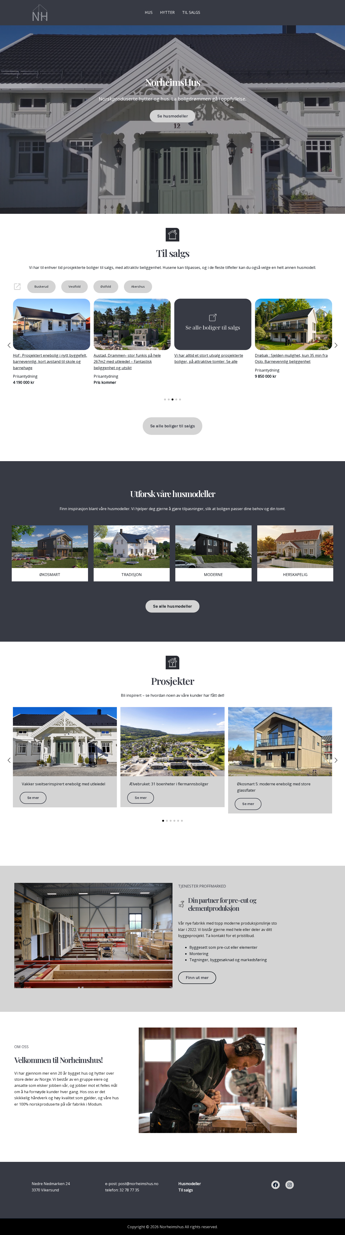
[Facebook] (275, 1185)
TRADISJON (131, 574)
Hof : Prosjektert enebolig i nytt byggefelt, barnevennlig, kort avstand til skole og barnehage (292, 361)
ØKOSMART (49, 574)
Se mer (33, 797)
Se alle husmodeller (172, 606)
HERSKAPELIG (295, 574)
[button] (165, 399)
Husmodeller (189, 1183)
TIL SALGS (191, 12)
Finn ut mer (197, 977)
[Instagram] (289, 1185)
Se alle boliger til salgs (172, 426)
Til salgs (185, 1190)
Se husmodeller (172, 116)
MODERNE (213, 574)
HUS (149, 12)
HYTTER (167, 12)
